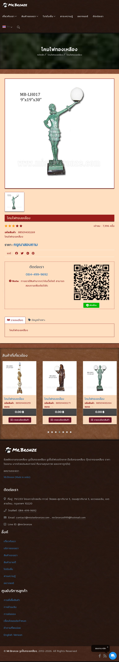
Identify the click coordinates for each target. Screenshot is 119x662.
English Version (13, 635)
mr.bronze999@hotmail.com (69, 517)
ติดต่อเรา (98, 16)
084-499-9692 (37, 274)
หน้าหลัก (40, 54)
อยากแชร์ (82, 16)
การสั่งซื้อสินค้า (12, 600)
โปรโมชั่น (48, 16)
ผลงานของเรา (11, 471)
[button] (48, 432)
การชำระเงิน (10, 607)
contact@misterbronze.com (32, 517)
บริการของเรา (11, 548)
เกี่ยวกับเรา (8, 16)
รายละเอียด (16, 320)
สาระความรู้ (66, 16)
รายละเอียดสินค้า (21, 420)
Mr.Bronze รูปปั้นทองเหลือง (22, 651)
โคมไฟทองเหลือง (55, 54)
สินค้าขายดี (10, 562)
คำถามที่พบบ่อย (12, 628)
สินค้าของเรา (28, 16)
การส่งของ (10, 614)
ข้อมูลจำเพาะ (38, 320)
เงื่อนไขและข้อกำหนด (15, 621)
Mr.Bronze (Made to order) (17, 477)
